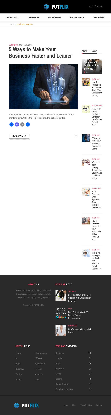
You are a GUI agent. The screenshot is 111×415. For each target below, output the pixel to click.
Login (99, 6)
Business (34, 17)
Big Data (60, 368)
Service (72, 291)
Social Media (77, 17)
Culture (99, 405)
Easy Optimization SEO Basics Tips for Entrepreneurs (78, 315)
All (17, 358)
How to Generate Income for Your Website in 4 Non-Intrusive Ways (96, 230)
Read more (17, 135)
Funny (19, 379)
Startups (99, 17)
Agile (60, 358)
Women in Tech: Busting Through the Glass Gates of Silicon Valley (97, 170)
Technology (12, 17)
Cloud (58, 373)
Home (11, 24)
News (37, 379)
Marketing (54, 17)
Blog (74, 405)
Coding (59, 379)
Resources (40, 363)
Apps (18, 363)
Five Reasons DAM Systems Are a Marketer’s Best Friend (96, 199)
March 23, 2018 (25, 45)
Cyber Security (62, 384)
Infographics (41, 353)
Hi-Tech (38, 369)
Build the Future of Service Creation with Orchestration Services (91, 60)
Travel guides (86, 405)
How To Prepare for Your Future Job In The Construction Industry (97, 89)
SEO (70, 308)
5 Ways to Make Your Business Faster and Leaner (40, 52)
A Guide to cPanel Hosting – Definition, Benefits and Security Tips (97, 116)
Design (19, 374)
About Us (39, 374)
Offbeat (38, 358)
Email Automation (64, 389)
